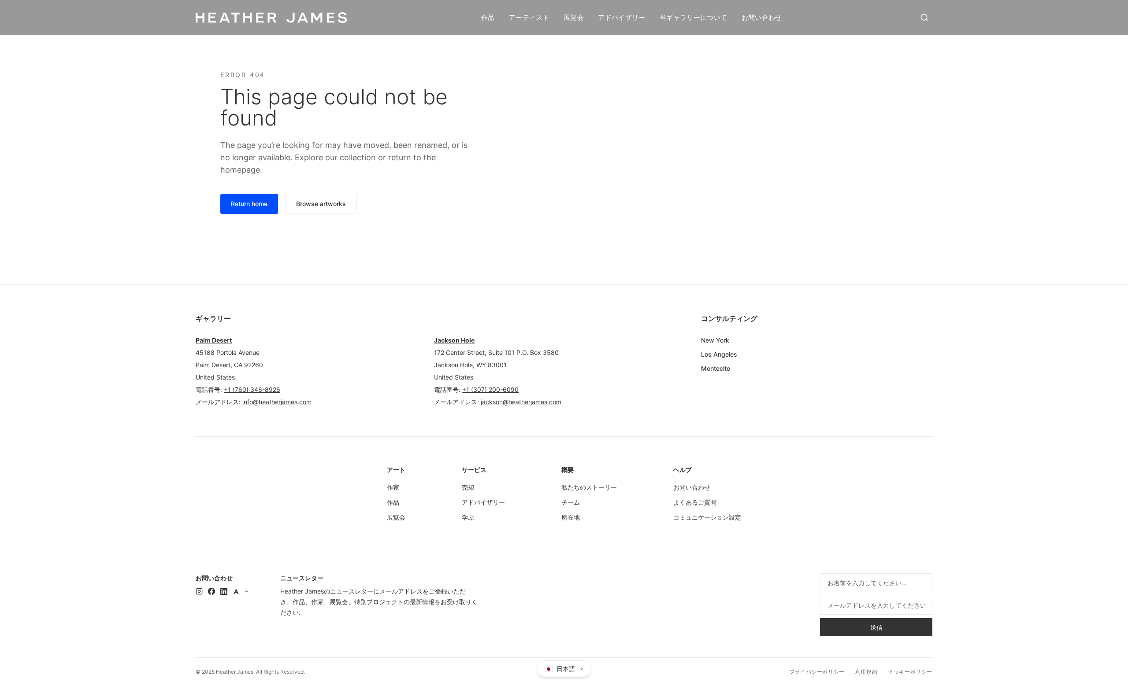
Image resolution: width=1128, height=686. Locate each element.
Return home (249, 203)
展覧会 (574, 17)
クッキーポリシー (910, 671)
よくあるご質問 (694, 502)
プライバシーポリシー (817, 671)
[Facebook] (211, 591)
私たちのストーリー (589, 487)
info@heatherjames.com (277, 402)
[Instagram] (199, 591)
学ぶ (468, 517)
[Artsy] (236, 591)
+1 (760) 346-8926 (252, 389)
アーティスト (529, 17)
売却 (468, 487)
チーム (570, 502)
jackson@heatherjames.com (521, 402)
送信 (876, 627)
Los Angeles (719, 354)
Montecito (715, 368)
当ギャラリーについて (693, 17)
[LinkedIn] (223, 591)
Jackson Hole (454, 340)
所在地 (570, 517)
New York (715, 340)
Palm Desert (214, 340)
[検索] (924, 18)
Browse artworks (321, 203)
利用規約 (866, 671)
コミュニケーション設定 (707, 517)
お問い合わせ (762, 17)
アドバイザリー (622, 17)
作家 (393, 487)
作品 (488, 17)
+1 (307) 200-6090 (490, 389)
